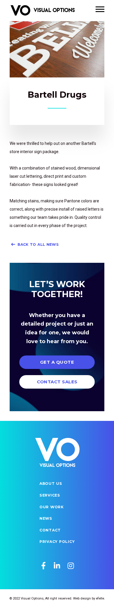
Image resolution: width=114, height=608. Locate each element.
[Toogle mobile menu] (100, 9)
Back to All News (38, 244)
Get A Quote (57, 362)
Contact (50, 530)
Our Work (51, 507)
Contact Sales (57, 382)
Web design (82, 598)
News (45, 518)
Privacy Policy (57, 541)
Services (49, 495)
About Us (50, 483)
